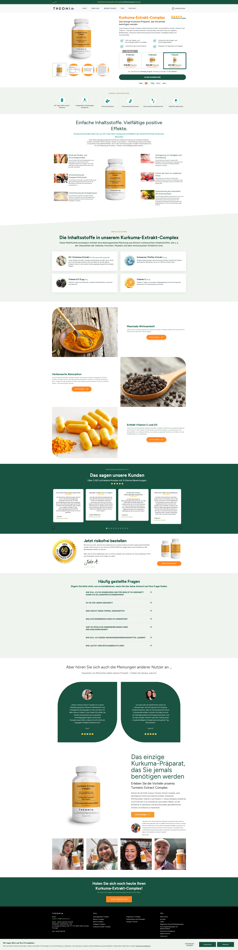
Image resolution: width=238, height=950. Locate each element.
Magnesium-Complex (133, 917)
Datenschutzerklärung (143, 946)
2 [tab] (109, 528)
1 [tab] (106, 528)
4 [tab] (113, 528)
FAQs (162, 922)
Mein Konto (164, 917)
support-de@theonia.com (61, 919)
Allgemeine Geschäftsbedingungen (172, 924)
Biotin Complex (98, 922)
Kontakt (132, 8)
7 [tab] (120, 528)
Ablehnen (225, 944)
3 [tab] (111, 528)
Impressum (163, 936)
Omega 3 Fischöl (131, 922)
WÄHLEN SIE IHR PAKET (169, 563)
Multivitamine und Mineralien (135, 919)
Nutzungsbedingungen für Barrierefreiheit (169, 928)
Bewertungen (110, 8)
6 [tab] (118, 528)
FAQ (122, 8)
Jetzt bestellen (154, 337)
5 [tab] (116, 528)
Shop (84, 8)
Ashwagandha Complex (101, 917)
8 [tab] (123, 528)
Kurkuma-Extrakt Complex (102, 927)
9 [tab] (125, 528)
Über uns (95, 8)
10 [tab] (127, 528)
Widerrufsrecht (165, 933)
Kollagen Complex (99, 924)
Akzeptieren (208, 944)
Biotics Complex (98, 919)
